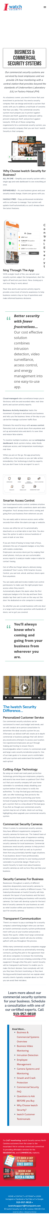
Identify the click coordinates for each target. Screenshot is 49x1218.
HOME (10, 1196)
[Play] (6, 698)
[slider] (23, 697)
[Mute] (39, 698)
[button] (24, 688)
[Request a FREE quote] (24, 1160)
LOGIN (38, 1196)
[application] (24, 688)
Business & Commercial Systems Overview (28, 1037)
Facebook (20, 1199)
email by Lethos (18, 1212)
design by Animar (30, 1212)
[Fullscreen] (43, 698)
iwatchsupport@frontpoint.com (24, 1205)
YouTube (29, 1199)
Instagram (10, 1199)
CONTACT (19, 1196)
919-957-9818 (23, 1202)
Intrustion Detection (27, 1055)
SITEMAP (30, 1196)
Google (40, 1199)
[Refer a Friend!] (24, 1173)
